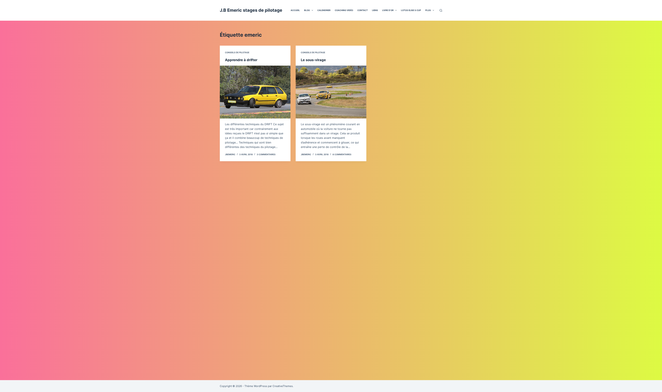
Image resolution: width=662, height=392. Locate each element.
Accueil (295, 10)
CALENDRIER (323, 10)
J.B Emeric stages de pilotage (251, 10)
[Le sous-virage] (331, 92)
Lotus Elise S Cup (411, 10)
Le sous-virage (313, 60)
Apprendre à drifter (241, 60)
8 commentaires (342, 154)
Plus (428, 10)
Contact (362, 10)
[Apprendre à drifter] (255, 92)
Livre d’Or (388, 10)
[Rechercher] (441, 10)
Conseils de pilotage (237, 52)
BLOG (307, 10)
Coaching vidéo (344, 10)
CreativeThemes (283, 386)
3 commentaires (266, 154)
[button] (312, 10)
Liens (375, 10)
